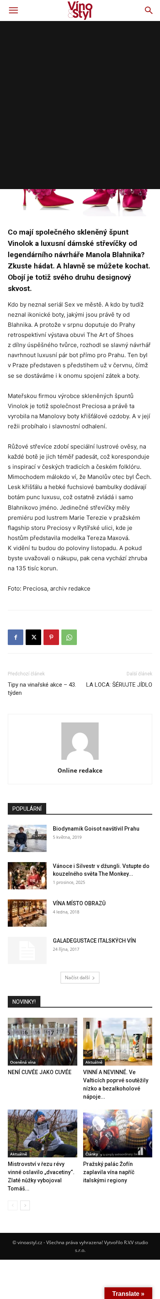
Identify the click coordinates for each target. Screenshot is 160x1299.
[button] (13, 10)
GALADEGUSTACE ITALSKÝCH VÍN (94, 941)
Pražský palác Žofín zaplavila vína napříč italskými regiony (108, 1172)
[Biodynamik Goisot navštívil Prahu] (27, 838)
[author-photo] (80, 759)
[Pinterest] (51, 637)
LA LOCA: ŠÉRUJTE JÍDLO (119, 684)
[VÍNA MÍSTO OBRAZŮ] (27, 913)
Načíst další (77, 977)
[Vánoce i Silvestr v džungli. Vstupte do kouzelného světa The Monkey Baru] (27, 875)
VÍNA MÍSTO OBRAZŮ (79, 903)
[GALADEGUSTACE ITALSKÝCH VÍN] (27, 950)
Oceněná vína (23, 1062)
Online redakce (80, 770)
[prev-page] (12, 1205)
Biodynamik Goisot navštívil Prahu (96, 829)
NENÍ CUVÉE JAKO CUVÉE (39, 1072)
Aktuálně (94, 1062)
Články (91, 1154)
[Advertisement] (80, 105)
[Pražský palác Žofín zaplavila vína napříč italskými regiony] (118, 1133)
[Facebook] (15, 637)
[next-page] (25, 1205)
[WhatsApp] (69, 637)
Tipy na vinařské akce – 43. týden (42, 688)
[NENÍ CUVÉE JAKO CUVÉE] (42, 1042)
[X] (33, 637)
